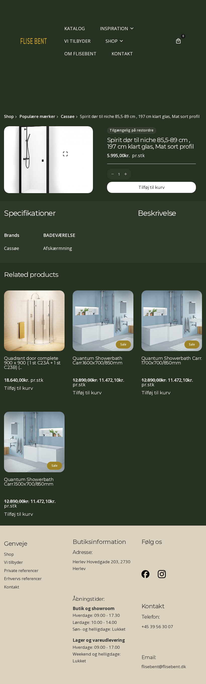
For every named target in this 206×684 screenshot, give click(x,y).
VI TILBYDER (77, 41)
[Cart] (178, 41)
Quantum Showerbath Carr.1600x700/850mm (97, 361)
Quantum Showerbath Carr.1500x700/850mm (29, 482)
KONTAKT (122, 54)
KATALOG (74, 28)
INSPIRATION (114, 28)
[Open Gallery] (65, 154)
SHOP (112, 41)
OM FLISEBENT (80, 54)
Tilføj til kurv (18, 388)
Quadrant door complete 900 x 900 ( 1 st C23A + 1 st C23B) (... (32, 363)
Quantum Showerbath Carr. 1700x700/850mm (171, 361)
